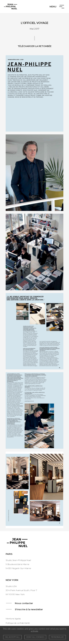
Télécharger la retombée (34, 46)
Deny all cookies (35, 637)
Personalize (57, 637)
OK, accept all (12, 637)
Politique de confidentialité (18, 623)
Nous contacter (24, 603)
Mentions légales (13, 618)
